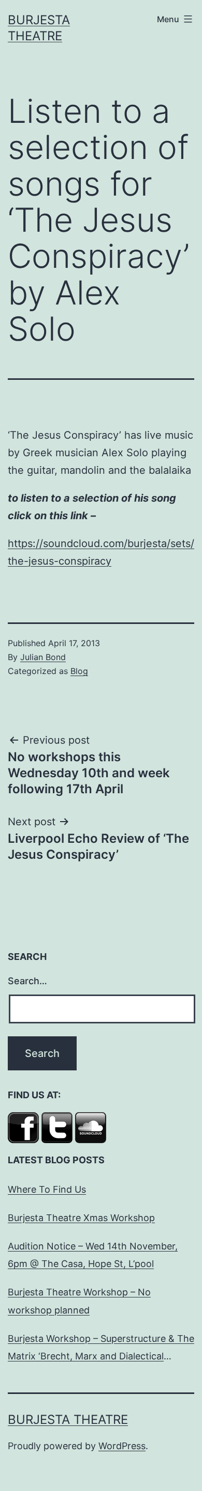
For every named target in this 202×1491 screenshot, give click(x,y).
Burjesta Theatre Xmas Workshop (81, 1217)
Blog (79, 671)
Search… (27, 980)
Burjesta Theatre (68, 1419)
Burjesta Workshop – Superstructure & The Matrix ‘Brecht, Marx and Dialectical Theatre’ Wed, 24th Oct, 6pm (101, 1349)
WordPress (122, 1445)
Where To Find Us (47, 1189)
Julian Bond (43, 657)
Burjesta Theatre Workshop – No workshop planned (79, 1301)
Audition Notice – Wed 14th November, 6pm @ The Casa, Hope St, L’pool (93, 1255)
